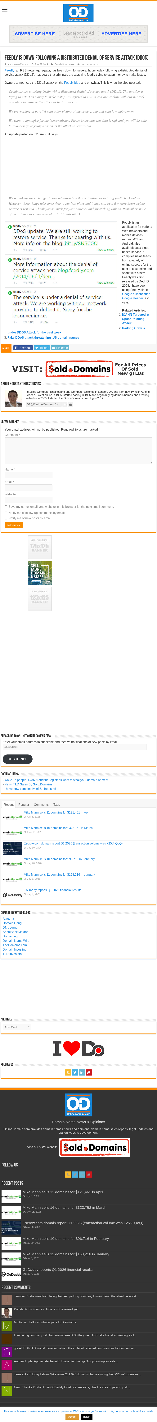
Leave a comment (89, 64)
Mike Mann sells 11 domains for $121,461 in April (57, 812)
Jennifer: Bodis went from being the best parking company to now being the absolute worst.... (76, 1296)
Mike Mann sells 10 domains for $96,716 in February (59, 859)
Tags (56, 804)
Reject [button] (86, 1416)
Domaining (10, 936)
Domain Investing (14, 949)
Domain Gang (12, 923)
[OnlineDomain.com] (78, 12)
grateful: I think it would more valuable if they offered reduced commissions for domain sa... (75, 1348)
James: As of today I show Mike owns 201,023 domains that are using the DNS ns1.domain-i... (77, 1374)
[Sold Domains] (78, 368)
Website (10, 494)
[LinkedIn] (82, 1072)
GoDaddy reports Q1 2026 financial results (52, 890)
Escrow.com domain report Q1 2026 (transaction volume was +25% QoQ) (73, 843)
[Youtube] (89, 1072)
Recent (9, 804)
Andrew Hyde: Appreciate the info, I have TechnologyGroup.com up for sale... (66, 1361)
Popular (23, 804)
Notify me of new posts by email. (30, 518)
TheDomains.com (15, 945)
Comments (41, 804)
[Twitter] (75, 1072)
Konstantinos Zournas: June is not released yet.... (47, 1309)
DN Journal (10, 927)
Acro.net (8, 918)
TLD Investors (12, 954)
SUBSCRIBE (18, 759)
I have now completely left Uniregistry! (30, 788)
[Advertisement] (78, 167)
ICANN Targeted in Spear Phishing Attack (135, 319)
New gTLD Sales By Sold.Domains (28, 784)
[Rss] (68, 1072)
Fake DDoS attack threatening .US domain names (43, 337)
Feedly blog (72, 82)
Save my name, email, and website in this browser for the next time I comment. (61, 506)
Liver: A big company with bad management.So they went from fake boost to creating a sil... (75, 1335)
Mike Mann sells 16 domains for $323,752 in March (58, 828)
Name (10, 469)
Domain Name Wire (16, 940)
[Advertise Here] (78, 33)
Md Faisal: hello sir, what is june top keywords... (46, 1322)
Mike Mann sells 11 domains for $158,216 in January (59, 874)
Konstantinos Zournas (18, 64)
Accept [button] (72, 1416)
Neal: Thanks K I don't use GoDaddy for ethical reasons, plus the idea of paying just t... (72, 1387)
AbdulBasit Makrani (16, 932)
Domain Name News (64, 64)
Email (9, 481)
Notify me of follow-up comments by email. (36, 512)
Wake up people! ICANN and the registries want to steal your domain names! (56, 780)
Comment (12, 434)
